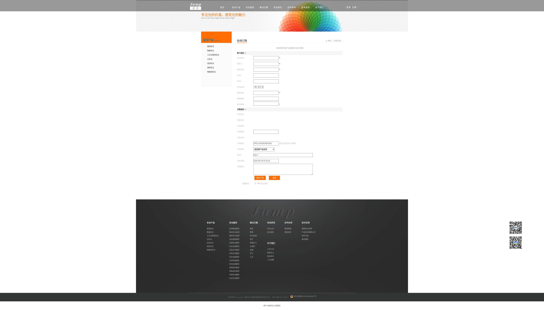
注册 (354, 7)
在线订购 (337, 41)
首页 (222, 7)
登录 (348, 7)
